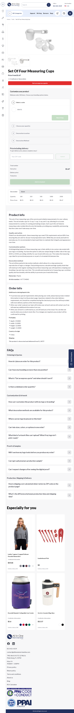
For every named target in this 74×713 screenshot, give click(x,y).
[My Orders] (64, 13)
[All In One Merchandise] (13, 5)
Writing (39, 13)
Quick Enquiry (71, 357)
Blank (23, 191)
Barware (46, 13)
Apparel (32, 13)
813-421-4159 (57, 6)
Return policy (11, 671)
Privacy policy (11, 667)
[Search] (49, 5)
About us (10, 677)
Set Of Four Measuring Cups (23, 19)
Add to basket (40, 182)
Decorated (13, 191)
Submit (62, 156)
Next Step (60, 118)
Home (8, 19)
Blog (8, 681)
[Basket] (70, 13)
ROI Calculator (12, 684)
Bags (51, 13)
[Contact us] (57, 13)
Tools (13, 19)
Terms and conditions (14, 674)
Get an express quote (40, 83)
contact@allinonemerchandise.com (16, 652)
